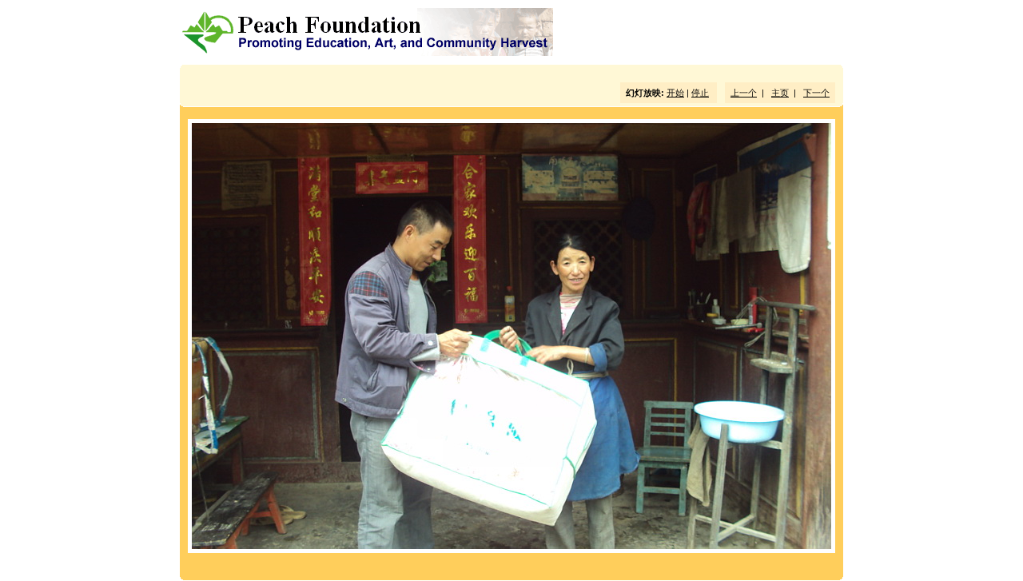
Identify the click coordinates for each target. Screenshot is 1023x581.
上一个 (743, 92)
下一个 (816, 92)
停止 (700, 92)
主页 (780, 92)
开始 (675, 92)
